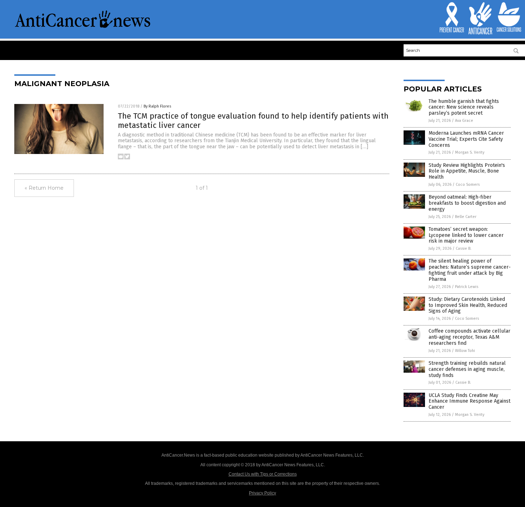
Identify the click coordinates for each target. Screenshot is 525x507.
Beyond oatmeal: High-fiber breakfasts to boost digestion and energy (467, 203)
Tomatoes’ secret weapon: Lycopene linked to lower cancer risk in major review (466, 235)
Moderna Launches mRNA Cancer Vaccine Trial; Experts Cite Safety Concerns (466, 139)
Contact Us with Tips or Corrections (263, 474)
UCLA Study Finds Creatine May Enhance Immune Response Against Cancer (469, 401)
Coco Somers (468, 184)
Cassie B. (463, 248)
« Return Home (44, 188)
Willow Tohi (465, 350)
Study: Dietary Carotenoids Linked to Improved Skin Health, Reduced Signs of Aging (468, 305)
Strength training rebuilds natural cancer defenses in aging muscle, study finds (467, 369)
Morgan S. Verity (469, 152)
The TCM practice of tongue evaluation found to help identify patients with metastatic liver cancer (253, 120)
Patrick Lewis (466, 286)
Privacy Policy (262, 493)
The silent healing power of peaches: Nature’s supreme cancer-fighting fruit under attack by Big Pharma (470, 270)
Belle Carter (465, 216)
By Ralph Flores (157, 106)
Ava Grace (464, 120)
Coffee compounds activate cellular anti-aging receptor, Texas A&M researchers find (469, 337)
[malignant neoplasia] (82, 27)
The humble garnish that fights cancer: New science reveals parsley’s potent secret (464, 107)
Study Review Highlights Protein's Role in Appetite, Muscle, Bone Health (467, 171)
